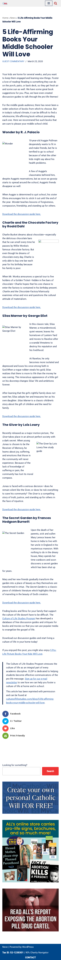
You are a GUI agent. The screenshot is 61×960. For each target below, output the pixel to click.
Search (50, 771)
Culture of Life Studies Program (18, 618)
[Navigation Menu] (48, 3)
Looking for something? (14, 765)
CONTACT (30, 957)
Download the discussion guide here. (21, 214)
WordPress (28, 947)
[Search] (55, 3)
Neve (5, 947)
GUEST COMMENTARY (13, 61)
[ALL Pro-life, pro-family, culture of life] (4, 3)
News (13, 18)
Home (5, 18)
